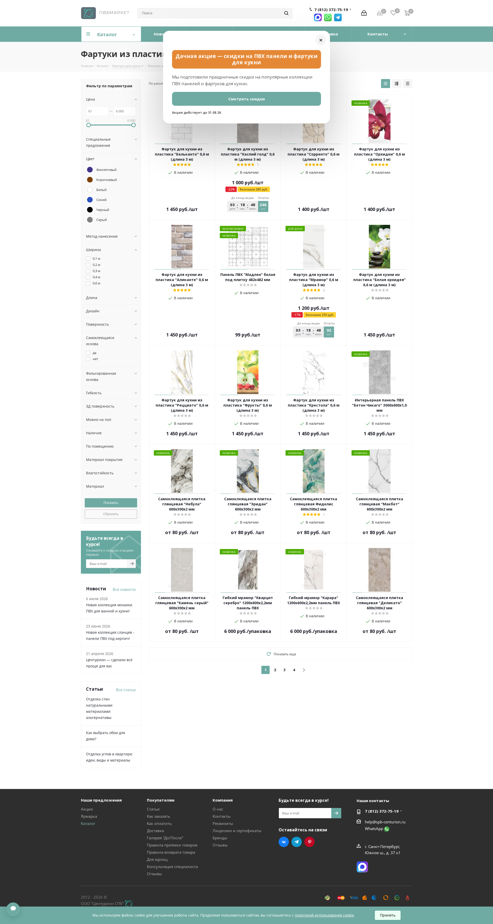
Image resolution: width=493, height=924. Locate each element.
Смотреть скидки (246, 98)
